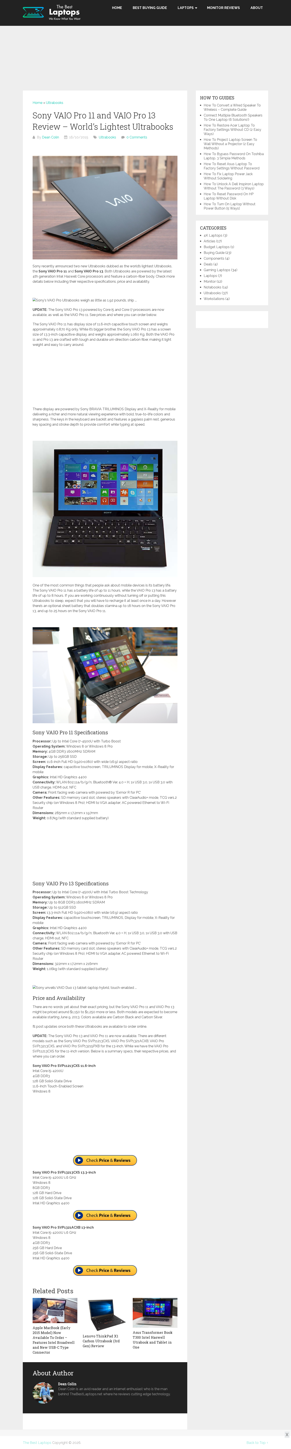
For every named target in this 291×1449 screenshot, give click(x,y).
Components (214, 258)
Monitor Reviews (223, 8)
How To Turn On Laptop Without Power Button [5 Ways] (229, 206)
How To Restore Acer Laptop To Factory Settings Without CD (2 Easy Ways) (232, 129)
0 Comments (137, 137)
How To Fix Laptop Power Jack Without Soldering (228, 176)
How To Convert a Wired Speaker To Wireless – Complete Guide (232, 107)
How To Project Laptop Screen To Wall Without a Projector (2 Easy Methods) (230, 144)
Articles (209, 241)
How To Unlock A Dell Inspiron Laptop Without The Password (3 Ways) (234, 186)
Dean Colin (50, 137)
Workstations (214, 299)
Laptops (186, 8)
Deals (208, 264)
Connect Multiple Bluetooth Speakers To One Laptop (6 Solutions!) (233, 117)
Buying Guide (214, 253)
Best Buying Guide (150, 8)
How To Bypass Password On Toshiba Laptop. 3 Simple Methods (234, 156)
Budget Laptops (217, 247)
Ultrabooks (54, 103)
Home (117, 8)
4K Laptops (213, 235)
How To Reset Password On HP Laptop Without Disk (229, 196)
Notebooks (212, 287)
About (257, 8)
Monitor (210, 281)
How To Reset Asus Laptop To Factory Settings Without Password (231, 166)
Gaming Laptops (217, 270)
